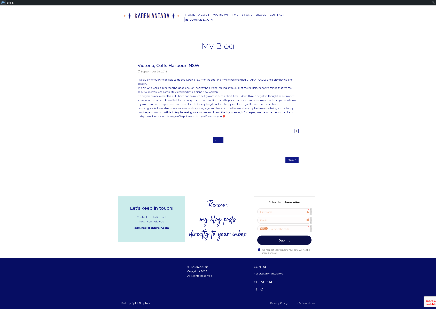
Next (291, 159)
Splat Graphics (141, 303)
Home (190, 14)
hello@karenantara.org (269, 273)
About (204, 14)
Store (247, 14)
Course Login (201, 19)
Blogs (261, 14)
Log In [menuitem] (10, 2)
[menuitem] (3, 2)
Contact (277, 14)
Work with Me (226, 14)
